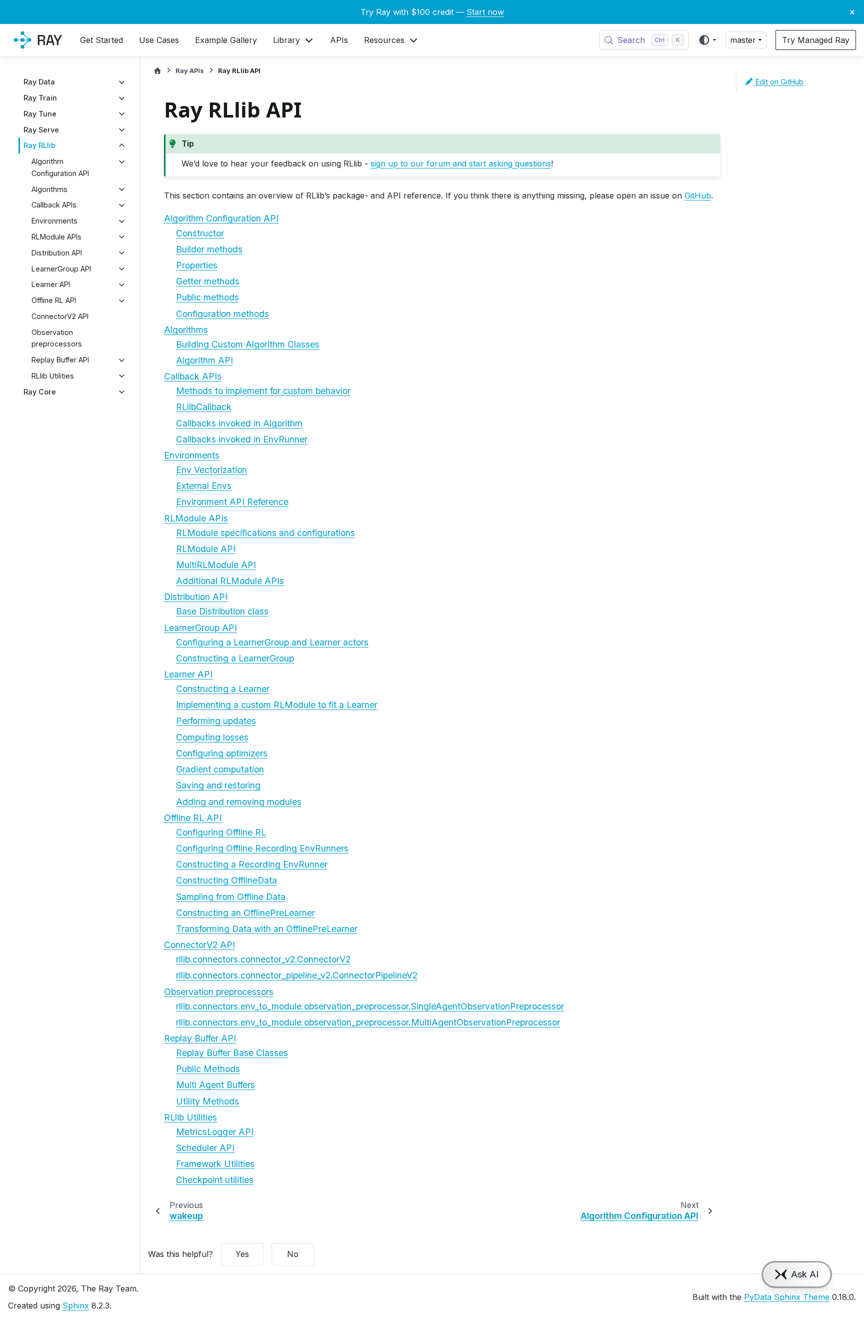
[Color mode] (707, 40)
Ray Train (40, 98)
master (743, 40)
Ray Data (39, 82)
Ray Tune (40, 114)
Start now (485, 12)
